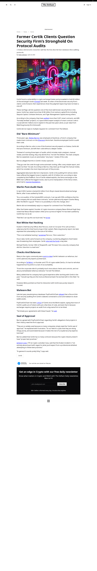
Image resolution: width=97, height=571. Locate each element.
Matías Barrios (34, 138)
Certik (20, 355)
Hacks (32, 32)
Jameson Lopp (22, 343)
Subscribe (62, 384)
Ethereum (41, 140)
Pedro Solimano (23, 55)
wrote (48, 218)
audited (46, 118)
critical (39, 303)
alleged (61, 294)
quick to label (48, 256)
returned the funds (52, 241)
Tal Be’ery (29, 262)
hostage (37, 101)
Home (18, 32)
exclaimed (42, 235)
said (55, 311)
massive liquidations (33, 182)
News (25, 32)
